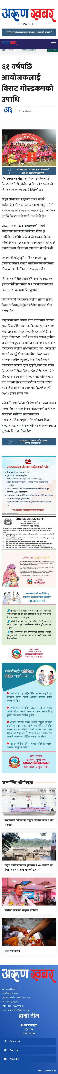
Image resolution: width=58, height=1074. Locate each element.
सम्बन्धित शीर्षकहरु (17, 782)
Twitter (13, 1050)
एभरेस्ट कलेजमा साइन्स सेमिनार (21, 910)
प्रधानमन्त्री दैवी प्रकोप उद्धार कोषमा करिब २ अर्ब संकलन (29, 822)
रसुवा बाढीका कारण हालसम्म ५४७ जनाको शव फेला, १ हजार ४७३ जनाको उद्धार (29, 867)
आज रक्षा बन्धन (12, 951)
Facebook (14, 1041)
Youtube (14, 1059)
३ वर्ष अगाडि (27, 111)
